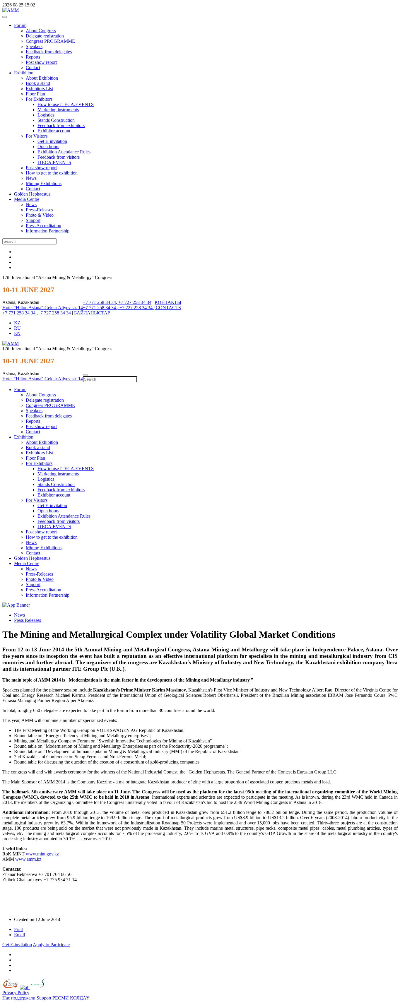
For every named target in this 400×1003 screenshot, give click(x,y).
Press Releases (27, 620)
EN (17, 333)
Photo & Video (40, 215)
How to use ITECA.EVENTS (65, 104)
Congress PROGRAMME (50, 41)
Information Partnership (47, 230)
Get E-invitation (52, 141)
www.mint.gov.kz (42, 853)
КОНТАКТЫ (168, 302)
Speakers (34, 46)
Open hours (48, 146)
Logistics (45, 114)
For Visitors (36, 135)
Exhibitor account (53, 130)
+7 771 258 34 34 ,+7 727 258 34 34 (36, 312)
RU (17, 328)
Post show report (41, 62)
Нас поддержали (18, 997)
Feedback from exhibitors (61, 125)
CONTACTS (168, 307)
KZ (17, 322)
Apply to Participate (51, 944)
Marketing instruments (58, 109)
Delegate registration (45, 35)
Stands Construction (56, 120)
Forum (20, 25)
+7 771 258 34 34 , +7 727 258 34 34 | (119, 307)
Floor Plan (35, 93)
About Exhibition (42, 78)
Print (18, 929)
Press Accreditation (43, 225)
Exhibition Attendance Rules (63, 151)
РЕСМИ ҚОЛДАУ (70, 997)
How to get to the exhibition (52, 172)
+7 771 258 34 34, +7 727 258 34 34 (117, 302)
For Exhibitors (39, 99)
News (31, 178)
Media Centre (26, 199)
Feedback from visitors (58, 157)
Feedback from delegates (49, 51)
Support (33, 220)
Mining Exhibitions (43, 183)
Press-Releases (39, 209)
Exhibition (23, 72)
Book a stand (38, 83)
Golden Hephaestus (32, 193)
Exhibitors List (39, 88)
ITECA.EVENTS (54, 162)
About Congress (41, 30)
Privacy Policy (15, 992)
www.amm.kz (28, 859)
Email (19, 934)
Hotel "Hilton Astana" (23, 307)
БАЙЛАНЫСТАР (92, 312)
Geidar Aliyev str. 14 (64, 307)
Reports (33, 56)
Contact (33, 67)
